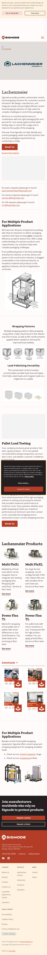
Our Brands (6, 49)
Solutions (21, 890)
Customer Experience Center (6, 895)
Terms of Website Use (10, 929)
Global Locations (34, 854)
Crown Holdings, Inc (26, 942)
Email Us (9, 146)
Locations (5, 902)
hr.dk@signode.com (11, 205)
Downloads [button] (8, 662)
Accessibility (7, 914)
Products (20, 885)
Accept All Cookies (23, 489)
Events (35, 872)
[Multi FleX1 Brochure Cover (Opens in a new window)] (12, 678)
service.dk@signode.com (13, 198)
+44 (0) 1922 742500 (9, 854)
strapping (24, 758)
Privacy (4, 924)
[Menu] (42, 38)
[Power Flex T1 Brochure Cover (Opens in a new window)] (12, 702)
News (34, 877)
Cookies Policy (7, 919)
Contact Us (6, 887)
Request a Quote (23, 818)
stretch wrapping (27, 754)
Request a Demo (23, 824)
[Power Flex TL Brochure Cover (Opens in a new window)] (35, 702)
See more (6, 593)
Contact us (22, 854)
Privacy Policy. (29, 476)
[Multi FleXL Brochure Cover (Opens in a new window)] (35, 678)
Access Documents (10, 153)
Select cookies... (23, 483)
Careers (5, 882)
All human (12, 951)
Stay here (32, 12)
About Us (5, 872)
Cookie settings (9, 934)
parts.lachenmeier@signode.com (17, 190)
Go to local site (12, 13)
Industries (21, 880)
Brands (5, 877)
